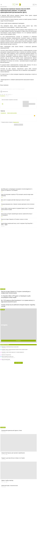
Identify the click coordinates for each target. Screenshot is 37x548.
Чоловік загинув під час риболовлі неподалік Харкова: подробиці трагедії (18, 305)
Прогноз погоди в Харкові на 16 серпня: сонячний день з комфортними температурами (16, 292)
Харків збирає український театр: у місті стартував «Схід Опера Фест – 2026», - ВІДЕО (17, 224)
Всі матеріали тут (18, 340)
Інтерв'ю (4, 325)
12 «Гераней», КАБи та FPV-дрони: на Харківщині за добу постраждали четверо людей (16, 296)
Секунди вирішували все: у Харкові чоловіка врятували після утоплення (17, 204)
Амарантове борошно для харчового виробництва (13, 453)
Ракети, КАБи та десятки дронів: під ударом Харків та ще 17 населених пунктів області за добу (17, 209)
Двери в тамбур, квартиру (7, 480)
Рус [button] (33, 4)
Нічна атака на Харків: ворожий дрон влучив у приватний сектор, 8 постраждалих (16, 214)
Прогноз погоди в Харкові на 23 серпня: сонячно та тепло (14, 219)
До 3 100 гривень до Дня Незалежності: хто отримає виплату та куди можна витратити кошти (17, 301)
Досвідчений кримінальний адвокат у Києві (11, 430)
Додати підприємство (18, 362)
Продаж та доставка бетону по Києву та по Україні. (13, 458)
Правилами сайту (16, 122)
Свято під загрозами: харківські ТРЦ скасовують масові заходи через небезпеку (17, 195)
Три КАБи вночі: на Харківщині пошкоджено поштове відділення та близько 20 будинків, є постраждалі (16, 189)
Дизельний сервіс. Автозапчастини (9, 485)
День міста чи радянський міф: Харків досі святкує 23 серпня (15, 200)
